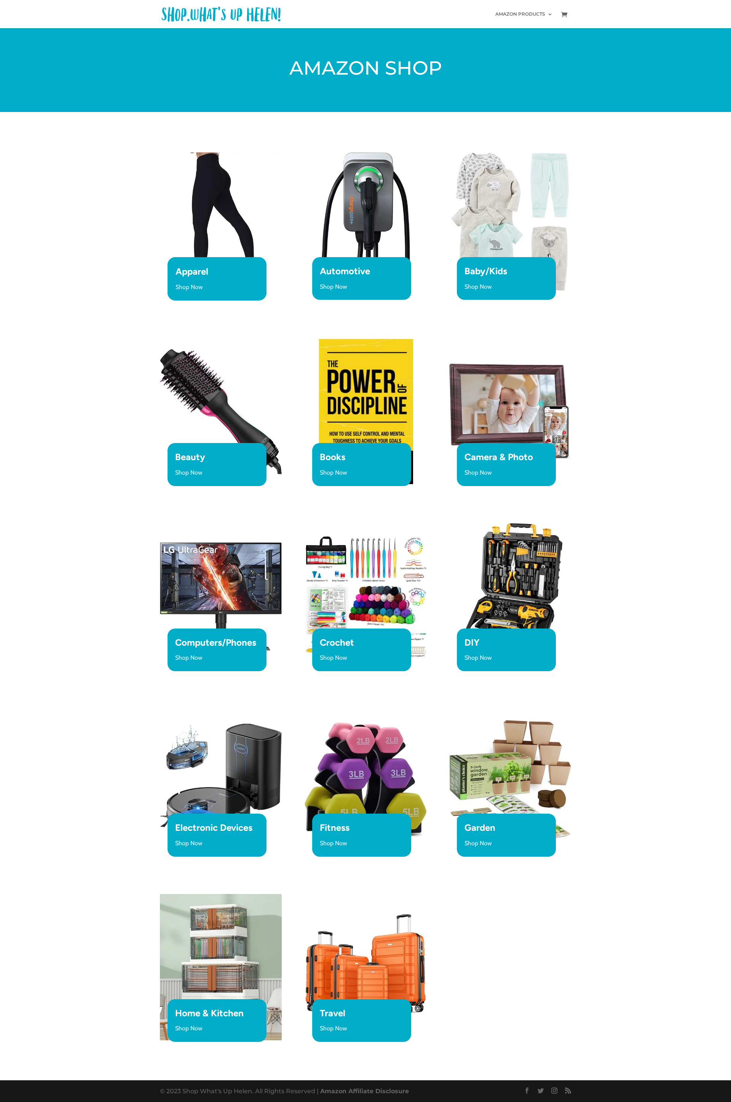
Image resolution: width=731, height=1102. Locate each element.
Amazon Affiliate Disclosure (364, 1091)
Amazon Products (520, 14)
